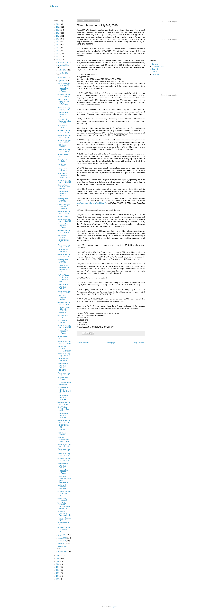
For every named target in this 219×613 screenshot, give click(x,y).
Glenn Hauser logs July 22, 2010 (64, 212)
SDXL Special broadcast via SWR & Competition (63, 102)
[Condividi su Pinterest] (92, 333)
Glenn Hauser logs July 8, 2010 (64, 403)
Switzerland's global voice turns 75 (64, 84)
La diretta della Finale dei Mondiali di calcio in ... (64, 390)
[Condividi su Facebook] (90, 333)
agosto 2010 (62, 78)
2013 (58, 51)
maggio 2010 (62, 538)
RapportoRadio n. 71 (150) (64, 378)
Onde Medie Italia (158, 66)
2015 (58, 45)
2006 (58, 564)
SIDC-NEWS (62, 370)
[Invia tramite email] (83, 333)
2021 (58, 27)
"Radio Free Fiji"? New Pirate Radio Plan (64, 206)
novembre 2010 (63, 65)
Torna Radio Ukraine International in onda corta (64, 505)
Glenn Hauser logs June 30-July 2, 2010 (64, 493)
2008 (58, 558)
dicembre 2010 (63, 62)
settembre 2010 (63, 73)
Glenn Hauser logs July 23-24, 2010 (64, 181)
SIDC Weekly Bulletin (62, 146)
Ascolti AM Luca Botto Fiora (63, 250)
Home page (111, 343)
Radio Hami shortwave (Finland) (62, 487)
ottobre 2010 (62, 70)
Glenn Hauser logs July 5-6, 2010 (64, 445)
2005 (58, 567)
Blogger (113, 607)
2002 (58, 576)
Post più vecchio (138, 343)
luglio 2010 (62, 81)
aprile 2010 (62, 541)
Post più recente (83, 343)
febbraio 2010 (62, 547)
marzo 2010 (62, 544)
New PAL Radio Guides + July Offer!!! (63, 409)
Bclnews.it (155, 64)
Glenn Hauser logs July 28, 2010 (64, 131)
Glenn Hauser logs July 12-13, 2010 (64, 326)
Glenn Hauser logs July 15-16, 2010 (64, 292)
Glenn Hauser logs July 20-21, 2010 (64, 220)
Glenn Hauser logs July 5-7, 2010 (64, 421)
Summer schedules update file (64, 519)
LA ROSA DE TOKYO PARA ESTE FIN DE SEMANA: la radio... (63, 278)
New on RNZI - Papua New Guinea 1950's (63, 175)
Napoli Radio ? (63, 216)
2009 (58, 555)
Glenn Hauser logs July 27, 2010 (64, 136)
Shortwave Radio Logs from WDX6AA (63, 90)
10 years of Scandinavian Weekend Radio (64, 513)
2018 (58, 36)
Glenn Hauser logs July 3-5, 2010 (64, 450)
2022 (58, 24)
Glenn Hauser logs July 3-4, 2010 (64, 454)
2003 (58, 573)
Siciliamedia (156, 74)
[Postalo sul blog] (85, 333)
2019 (58, 33)
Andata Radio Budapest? (62, 499)
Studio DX (155, 69)
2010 (58, 60)
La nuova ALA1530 (64, 351)
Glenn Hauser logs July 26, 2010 (64, 141)
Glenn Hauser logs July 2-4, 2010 (64, 459)
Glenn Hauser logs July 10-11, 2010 (64, 342)
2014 (58, 48)
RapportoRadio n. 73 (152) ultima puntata (64, 187)
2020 (58, 30)
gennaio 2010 (63, 552)
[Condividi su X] (88, 333)
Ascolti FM (61, 430)
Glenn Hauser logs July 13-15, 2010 (64, 303)
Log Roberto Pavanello (62, 165)
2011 (58, 57)
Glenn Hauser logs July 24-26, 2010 (64, 150)
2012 (58, 54)
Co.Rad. (155, 72)
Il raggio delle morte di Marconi (64, 383)
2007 (58, 561)
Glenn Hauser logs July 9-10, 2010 (64, 355)
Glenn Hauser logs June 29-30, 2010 (64, 529)
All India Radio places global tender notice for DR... (64, 268)
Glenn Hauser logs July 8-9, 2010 (64, 374)
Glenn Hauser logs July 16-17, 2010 (64, 255)
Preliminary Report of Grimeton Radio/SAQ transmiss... (64, 310)
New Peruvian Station (62, 127)
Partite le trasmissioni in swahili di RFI (63, 439)
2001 (58, 579)
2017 (58, 39)
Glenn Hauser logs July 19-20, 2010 (64, 231)
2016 (58, 42)
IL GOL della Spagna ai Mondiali (62, 297)
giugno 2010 (62, 535)
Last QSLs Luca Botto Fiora (63, 170)
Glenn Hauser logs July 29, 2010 (64, 109)
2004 (58, 570)
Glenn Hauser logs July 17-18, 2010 (64, 246)
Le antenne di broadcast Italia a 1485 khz (64, 121)
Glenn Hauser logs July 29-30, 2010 (64, 95)
